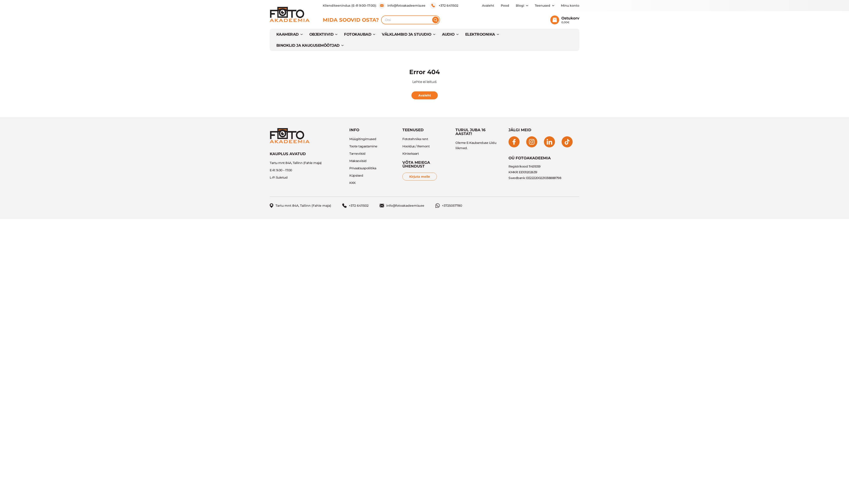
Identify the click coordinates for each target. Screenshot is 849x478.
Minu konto (570, 6)
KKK (352, 183)
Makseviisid (358, 161)
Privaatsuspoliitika (362, 168)
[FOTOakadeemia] (290, 14)
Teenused (542, 6)
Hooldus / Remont (416, 146)
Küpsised (356, 175)
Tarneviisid (357, 154)
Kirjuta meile (419, 177)
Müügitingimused (362, 139)
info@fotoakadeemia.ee (406, 6)
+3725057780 (452, 206)
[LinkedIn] (549, 141)
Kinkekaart (410, 154)
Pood (505, 6)
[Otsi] (435, 20)
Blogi (520, 6)
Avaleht (488, 6)
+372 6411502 (448, 6)
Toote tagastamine (363, 146)
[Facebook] (514, 141)
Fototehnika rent (415, 139)
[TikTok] (567, 141)
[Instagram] (531, 141)
